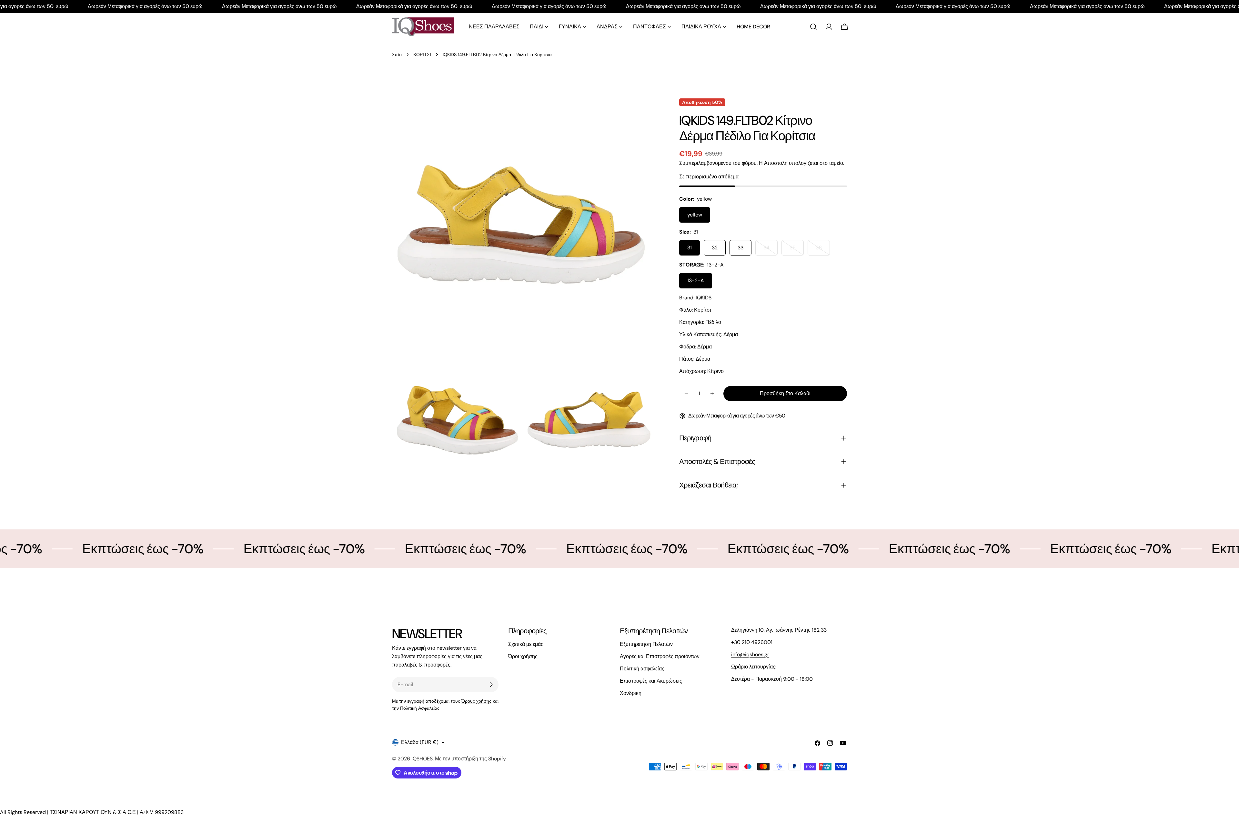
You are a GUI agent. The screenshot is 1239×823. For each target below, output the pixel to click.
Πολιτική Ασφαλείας (419, 708)
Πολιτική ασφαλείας (642, 668)
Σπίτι (397, 54)
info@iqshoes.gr (750, 654)
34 (770, 250)
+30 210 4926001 (751, 642)
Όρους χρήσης (476, 701)
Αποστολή (776, 163)
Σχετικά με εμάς (525, 644)
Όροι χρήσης (523, 656)
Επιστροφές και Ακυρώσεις (651, 680)
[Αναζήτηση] (813, 26)
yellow (694, 214)
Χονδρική (630, 693)
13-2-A (695, 280)
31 (689, 247)
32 (715, 247)
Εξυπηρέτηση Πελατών (646, 644)
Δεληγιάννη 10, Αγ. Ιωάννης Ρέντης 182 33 (779, 630)
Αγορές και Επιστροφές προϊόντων (660, 656)
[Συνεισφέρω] (491, 684)
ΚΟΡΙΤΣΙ (422, 54)
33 (740, 247)
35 (797, 250)
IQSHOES (422, 758)
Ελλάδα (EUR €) (419, 742)
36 (823, 250)
